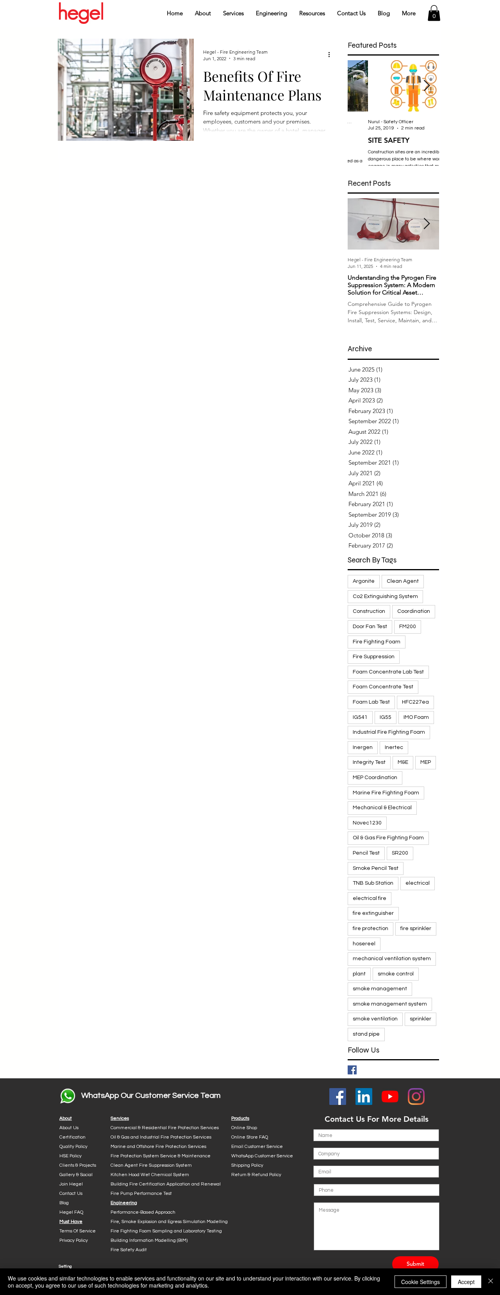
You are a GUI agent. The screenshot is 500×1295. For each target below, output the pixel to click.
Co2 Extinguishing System (385, 596)
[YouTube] (390, 1096)
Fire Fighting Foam (376, 642)
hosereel (364, 944)
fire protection (370, 928)
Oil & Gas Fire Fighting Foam (388, 838)
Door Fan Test (370, 626)
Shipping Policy (247, 1165)
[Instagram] (416, 1096)
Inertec (394, 747)
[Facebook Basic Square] (352, 1069)
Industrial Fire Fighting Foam (389, 732)
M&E (403, 762)
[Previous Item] (360, 86)
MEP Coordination (375, 777)
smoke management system (390, 1004)
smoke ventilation (375, 1019)
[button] (203, 13)
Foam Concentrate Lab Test (388, 672)
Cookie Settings (420, 1282)
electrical (417, 883)
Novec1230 (367, 823)
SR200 (400, 853)
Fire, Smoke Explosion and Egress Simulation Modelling (169, 1221)
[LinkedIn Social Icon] (363, 1096)
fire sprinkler (415, 928)
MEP (425, 762)
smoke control (396, 974)
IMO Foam (416, 717)
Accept (466, 1282)
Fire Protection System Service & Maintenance (161, 1155)
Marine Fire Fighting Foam (386, 793)
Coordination (413, 611)
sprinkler (420, 1019)
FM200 (407, 626)
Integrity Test (369, 762)
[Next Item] (426, 86)
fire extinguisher (373, 913)
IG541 (360, 717)
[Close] (490, 1282)
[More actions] (331, 54)
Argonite (364, 581)
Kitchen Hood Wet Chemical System (150, 1174)
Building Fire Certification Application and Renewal (166, 1184)
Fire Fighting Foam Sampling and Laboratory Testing (166, 1231)
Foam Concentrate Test (383, 687)
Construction (369, 611)
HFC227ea (415, 702)
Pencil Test (366, 853)
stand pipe (366, 1034)
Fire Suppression (374, 656)
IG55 (385, 717)
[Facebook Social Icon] (337, 1096)
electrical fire (369, 898)
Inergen (363, 747)
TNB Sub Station (373, 883)
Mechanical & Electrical (382, 807)
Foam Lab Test (371, 702)
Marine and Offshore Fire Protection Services (158, 1146)
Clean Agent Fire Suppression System (151, 1165)
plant (359, 974)
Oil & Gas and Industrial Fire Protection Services (161, 1137)
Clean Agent (403, 581)
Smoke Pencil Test (375, 868)
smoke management (380, 988)
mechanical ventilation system (392, 958)
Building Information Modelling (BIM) (149, 1240)
